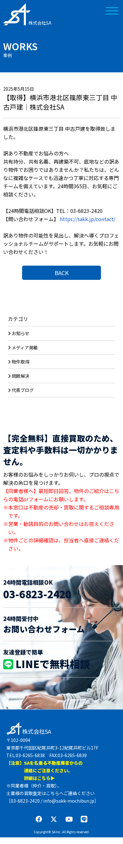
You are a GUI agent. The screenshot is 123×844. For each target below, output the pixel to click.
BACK (62, 272)
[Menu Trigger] (111, 10)
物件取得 (20, 362)
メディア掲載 (25, 347)
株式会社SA (39, 23)
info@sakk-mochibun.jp (68, 801)
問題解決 (20, 376)
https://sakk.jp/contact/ (87, 219)
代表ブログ (23, 390)
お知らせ (20, 333)
